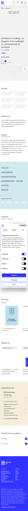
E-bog (9, 62)
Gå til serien (4, 302)
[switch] (24, 259)
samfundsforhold (7, 181)
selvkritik (5, 185)
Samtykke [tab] (5, 229)
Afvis (14, 284)
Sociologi (5, 299)
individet (19, 181)
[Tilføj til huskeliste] (24, 69)
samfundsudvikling (8, 177)
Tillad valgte (14, 280)
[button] (14, 438)
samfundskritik (7, 172)
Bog (3, 62)
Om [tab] (23, 229)
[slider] (14, 22)
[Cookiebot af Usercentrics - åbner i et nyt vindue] (19, 226)
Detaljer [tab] (14, 229)
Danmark (4, 190)
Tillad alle (14, 275)
